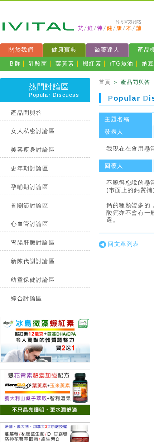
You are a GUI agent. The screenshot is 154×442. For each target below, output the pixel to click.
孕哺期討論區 (30, 187)
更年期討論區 (30, 168)
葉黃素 (65, 64)
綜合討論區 (26, 298)
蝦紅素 (92, 64)
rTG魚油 (122, 64)
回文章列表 (123, 244)
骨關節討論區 (30, 206)
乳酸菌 (38, 64)
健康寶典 (64, 50)
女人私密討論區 (33, 131)
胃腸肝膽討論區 (33, 242)
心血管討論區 (30, 224)
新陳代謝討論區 (33, 261)
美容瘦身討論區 (33, 150)
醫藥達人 (107, 50)
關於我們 (21, 50)
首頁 (105, 82)
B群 (15, 64)
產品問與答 (26, 113)
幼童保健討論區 (33, 280)
